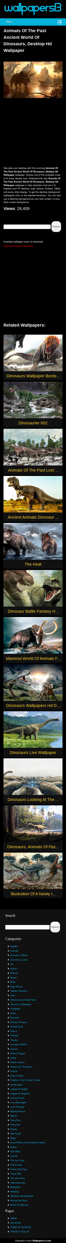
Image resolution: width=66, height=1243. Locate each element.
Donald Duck (16, 1026)
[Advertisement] (33, 132)
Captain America (18, 990)
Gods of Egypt (17, 1053)
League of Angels (19, 1089)
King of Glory (17, 1075)
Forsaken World (18, 1044)
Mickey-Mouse (17, 1111)
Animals (14, 950)
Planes (13, 1129)
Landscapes (16, 1084)
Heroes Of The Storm (21, 1066)
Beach (13, 977)
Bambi (13, 968)
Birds (12, 982)
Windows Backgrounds (21, 1196)
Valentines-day (17, 1182)
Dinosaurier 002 (33, 423)
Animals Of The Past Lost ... (33, 470)
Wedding (14, 1191)
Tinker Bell (15, 1173)
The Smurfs (16, 1164)
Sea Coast (15, 1133)
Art (11, 964)
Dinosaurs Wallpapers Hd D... (33, 705)
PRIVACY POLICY (19, 1231)
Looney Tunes (17, 1097)
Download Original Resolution (18, 246)
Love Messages (18, 1102)
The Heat (33, 564)
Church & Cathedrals (20, 1004)
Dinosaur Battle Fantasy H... (33, 611)
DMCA (13, 1218)
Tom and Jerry (17, 1178)
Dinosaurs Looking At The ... (33, 799)
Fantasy (14, 1035)
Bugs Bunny (16, 986)
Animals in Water (18, 955)
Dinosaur (14, 1017)
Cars (12, 995)
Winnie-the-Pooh (18, 1200)
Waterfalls (15, 1187)
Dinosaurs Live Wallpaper (33, 752)
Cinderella (15, 1008)
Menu (9, 22)
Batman (14, 973)
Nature (13, 1115)
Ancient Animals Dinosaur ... (33, 517)
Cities (13, 1013)
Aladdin (14, 946)
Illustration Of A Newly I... (33, 894)
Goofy (13, 1057)
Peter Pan (15, 1120)
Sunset (13, 1155)
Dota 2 (13, 1031)
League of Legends (20, 1093)
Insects (14, 1071)
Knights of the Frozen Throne (25, 1080)
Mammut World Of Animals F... (33, 658)
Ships (13, 1138)
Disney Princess (18, 1022)
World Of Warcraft (19, 1204)
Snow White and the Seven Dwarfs (28, 1142)
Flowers (14, 1040)
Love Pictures (17, 1106)
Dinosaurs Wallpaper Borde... (33, 376)
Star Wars (15, 1151)
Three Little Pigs (18, 1169)
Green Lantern (17, 1062)
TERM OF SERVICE (20, 1227)
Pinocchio (15, 1124)
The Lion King (17, 1160)
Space (13, 1147)
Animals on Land (18, 959)
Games (14, 1048)
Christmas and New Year (22, 999)
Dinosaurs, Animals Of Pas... (33, 847)
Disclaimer (15, 1222)
